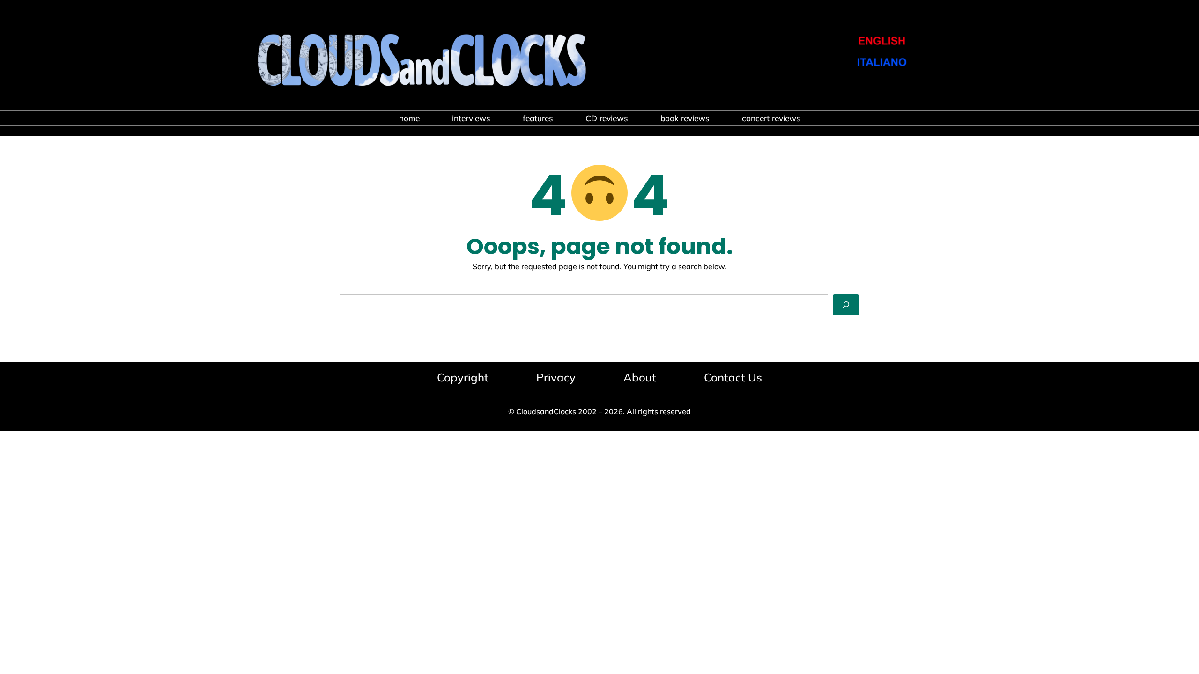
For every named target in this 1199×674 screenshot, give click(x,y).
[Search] (846, 304)
